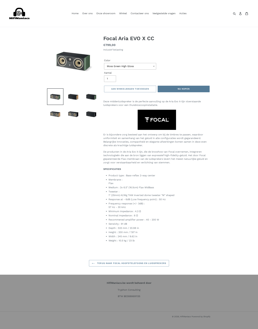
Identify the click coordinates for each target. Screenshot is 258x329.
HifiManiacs (185, 316)
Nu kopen (184, 89)
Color (107, 60)
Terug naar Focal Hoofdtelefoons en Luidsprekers (131, 263)
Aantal (108, 72)
